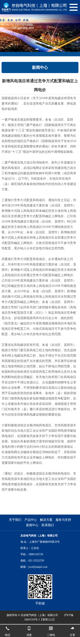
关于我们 (15, 519)
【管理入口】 (48, 619)
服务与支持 (63, 519)
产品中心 (30, 519)
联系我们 (48, 525)
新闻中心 (32, 525)
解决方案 (46, 519)
